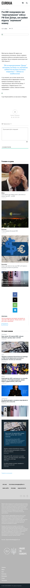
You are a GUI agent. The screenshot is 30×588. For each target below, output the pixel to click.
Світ (3, 354)
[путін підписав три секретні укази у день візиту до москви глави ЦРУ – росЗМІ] (15, 177)
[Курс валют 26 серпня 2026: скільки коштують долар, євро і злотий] (15, 347)
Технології (4, 398)
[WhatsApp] (15, 305)
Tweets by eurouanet (7, 473)
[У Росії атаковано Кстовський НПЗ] (15, 214)
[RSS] (24, 496)
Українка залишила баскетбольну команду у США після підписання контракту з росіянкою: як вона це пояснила (15, 358)
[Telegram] (15, 310)
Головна (3, 9)
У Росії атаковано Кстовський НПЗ (10, 231)
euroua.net (7, 436)
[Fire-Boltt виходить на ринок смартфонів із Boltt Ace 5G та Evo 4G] (15, 411)
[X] (15, 299)
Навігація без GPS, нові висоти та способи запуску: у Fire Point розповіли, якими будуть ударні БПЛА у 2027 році (15, 380)
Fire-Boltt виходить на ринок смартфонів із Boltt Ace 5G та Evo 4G (15, 401)
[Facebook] (15, 294)
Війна (3, 376)
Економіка (4, 264)
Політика (4, 334)
